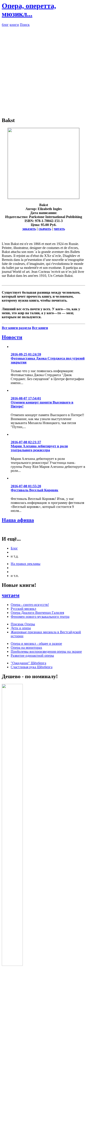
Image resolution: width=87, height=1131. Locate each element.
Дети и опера (21, 628)
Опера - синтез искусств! (30, 605)
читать (59, 229)
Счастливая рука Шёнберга (31, 667)
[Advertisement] (43, 70)
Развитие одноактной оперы (32, 655)
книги (14, 25)
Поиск (25, 25)
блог (5, 25)
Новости (12, 337)
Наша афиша (18, 520)
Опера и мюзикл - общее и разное (36, 643)
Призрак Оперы (23, 624)
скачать (45, 229)
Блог (14, 548)
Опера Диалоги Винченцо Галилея (37, 612)
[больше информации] (43, 197)
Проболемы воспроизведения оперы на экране (46, 651)
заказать (29, 229)
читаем (10, 595)
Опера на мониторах (26, 647)
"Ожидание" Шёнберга (28, 663)
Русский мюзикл (23, 608)
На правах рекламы (25, 564)
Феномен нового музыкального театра (40, 616)
